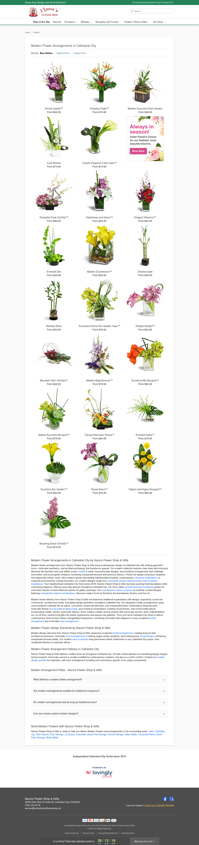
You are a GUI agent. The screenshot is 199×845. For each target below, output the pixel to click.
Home (27, 32)
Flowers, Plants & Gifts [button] (136, 21)
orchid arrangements (122, 632)
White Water (52, 737)
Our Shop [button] (158, 21)
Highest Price (62, 53)
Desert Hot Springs (96, 734)
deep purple (71, 608)
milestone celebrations (145, 577)
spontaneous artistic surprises (117, 590)
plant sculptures (80, 639)
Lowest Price (79, 53)
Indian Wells (131, 734)
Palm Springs (56, 734)
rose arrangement (69, 621)
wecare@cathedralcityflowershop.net (43, 808)
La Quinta (69, 734)
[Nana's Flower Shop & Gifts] (47, 12)
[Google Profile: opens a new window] (172, 799)
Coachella (81, 734)
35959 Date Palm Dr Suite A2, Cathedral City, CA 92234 (52, 801)
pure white (57, 608)
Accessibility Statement (108, 833)
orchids (81, 571)
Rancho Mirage (115, 734)
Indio (151, 731)
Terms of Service (72, 833)
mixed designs (147, 636)
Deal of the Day (41, 21)
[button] (190, 832)
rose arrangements (75, 636)
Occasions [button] (70, 21)
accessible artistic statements (123, 580)
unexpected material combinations (57, 593)
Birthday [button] (85, 21)
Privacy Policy (89, 833)
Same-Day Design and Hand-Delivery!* (46, 2)
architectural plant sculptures (139, 586)
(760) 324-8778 (32, 805)
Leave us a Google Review (159, 805)
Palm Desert (42, 734)
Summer (57, 21)
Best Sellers (46, 53)
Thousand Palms (146, 734)
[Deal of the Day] (145, 138)
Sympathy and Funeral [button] (107, 21)
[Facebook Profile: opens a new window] (165, 799)
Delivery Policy (128, 833)
